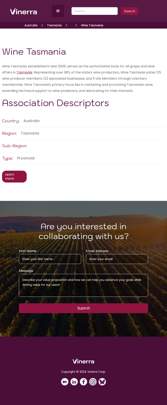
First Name (27, 251)
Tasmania (24, 72)
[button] (58, 11)
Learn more (9, 176)
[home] (30, 11)
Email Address (97, 251)
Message (26, 271)
